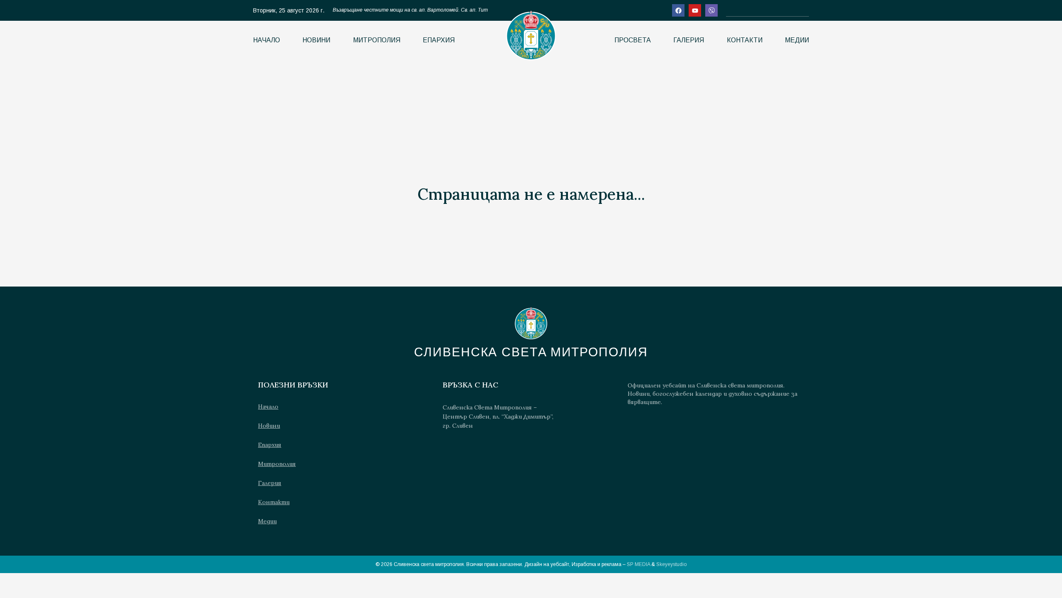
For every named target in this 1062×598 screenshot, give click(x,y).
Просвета (632, 40)
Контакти (744, 40)
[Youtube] (695, 10)
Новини (316, 40)
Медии (797, 40)
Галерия (688, 40)
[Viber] (711, 10)
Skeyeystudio (671, 564)
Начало (266, 40)
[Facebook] (678, 10)
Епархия (439, 40)
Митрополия (376, 40)
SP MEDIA (638, 564)
